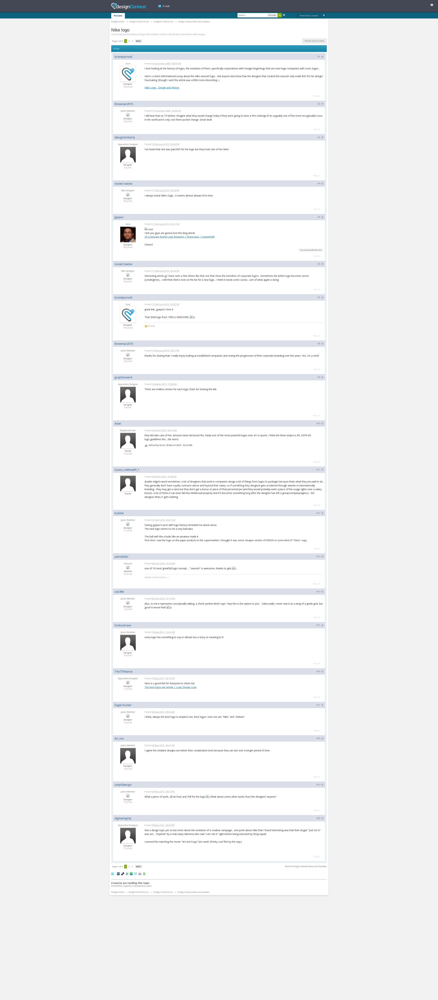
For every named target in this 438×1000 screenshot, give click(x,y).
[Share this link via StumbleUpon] (131, 873)
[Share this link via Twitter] (112, 873)
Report (317, 96)
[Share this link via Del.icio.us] (122, 873)
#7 (319, 297)
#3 (319, 137)
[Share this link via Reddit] (127, 873)
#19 (319, 784)
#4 (319, 183)
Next (138, 41)
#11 (319, 469)
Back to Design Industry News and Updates (306, 866)
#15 (319, 625)
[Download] (144, 873)
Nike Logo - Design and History (162, 87)
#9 (319, 377)
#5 (319, 217)
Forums (118, 15)
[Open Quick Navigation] (323, 15)
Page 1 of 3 (117, 41)
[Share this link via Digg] (118, 873)
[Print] (139, 873)
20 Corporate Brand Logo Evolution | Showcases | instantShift (180, 236)
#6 (319, 264)
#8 (319, 343)
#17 (319, 705)
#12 (319, 513)
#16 (319, 671)
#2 (319, 103)
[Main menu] (433, 5)
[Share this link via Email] (135, 873)
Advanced (284, 15)
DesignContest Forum (139, 892)
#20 (319, 818)
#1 (319, 56)
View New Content (308, 15)
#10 (319, 423)
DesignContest (128, 6)
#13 (319, 556)
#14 (319, 591)
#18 (319, 738)
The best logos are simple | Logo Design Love (170, 687)
